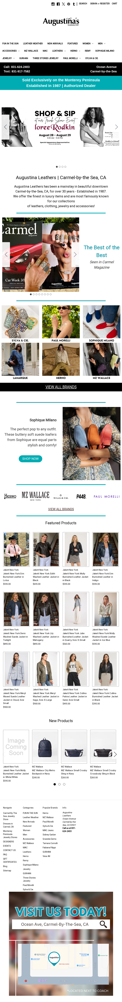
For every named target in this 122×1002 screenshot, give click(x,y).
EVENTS (7, 846)
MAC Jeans (48, 830)
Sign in (93, 3)
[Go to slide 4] (5, 127)
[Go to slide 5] (42, 294)
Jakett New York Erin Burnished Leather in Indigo (102, 577)
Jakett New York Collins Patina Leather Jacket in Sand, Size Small (75, 696)
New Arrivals (55, 43)
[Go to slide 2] (117, 127)
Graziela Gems (49, 839)
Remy (88, 50)
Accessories (9, 50)
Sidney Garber (49, 834)
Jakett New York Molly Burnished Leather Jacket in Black (75, 577)
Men (100, 43)
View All (46, 856)
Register (105, 3)
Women (86, 43)
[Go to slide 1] (57, 167)
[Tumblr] (73, 4)
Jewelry (7, 58)
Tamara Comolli (50, 843)
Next (115, 754)
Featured (73, 43)
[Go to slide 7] (48, 294)
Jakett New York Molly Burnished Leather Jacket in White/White (16, 773)
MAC (45, 50)
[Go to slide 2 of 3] (59, 784)
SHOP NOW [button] (30, 458)
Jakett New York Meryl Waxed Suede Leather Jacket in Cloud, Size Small (14, 698)
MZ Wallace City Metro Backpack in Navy (43, 772)
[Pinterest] (68, 4)
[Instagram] (53, 4)
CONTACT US (9, 850)
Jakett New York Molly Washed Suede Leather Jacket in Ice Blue (104, 636)
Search (83, 3)
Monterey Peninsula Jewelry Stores (10, 834)
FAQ (5, 854)
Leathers (57, 50)
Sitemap (7, 870)
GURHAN (23, 58)
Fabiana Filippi (49, 847)
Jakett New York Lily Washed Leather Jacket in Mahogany (46, 636)
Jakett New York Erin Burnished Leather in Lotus (13, 577)
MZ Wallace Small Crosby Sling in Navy (74, 772)
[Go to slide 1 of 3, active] (55, 784)
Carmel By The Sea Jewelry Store (10, 816)
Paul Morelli (70, 58)
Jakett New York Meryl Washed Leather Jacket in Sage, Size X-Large (46, 696)
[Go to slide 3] (62, 167)
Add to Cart (45, 749)
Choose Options (16, 552)
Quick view (14, 547)
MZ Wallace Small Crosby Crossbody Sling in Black (103, 772)
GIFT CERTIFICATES (10, 860)
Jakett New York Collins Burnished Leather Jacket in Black (105, 696)
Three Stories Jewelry (45, 58)
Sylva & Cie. (91, 58)
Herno (73, 50)
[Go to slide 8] (6, 254)
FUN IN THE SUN (10, 43)
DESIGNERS (8, 841)
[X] (63, 4)
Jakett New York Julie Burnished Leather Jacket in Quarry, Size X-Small (75, 636)
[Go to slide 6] (45, 294)
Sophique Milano (104, 50)
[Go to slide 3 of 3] (64, 784)
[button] (20, 324)
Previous (4, 754)
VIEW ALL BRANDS (61, 387)
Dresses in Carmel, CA (8, 825)
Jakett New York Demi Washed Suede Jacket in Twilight (15, 636)
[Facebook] (58, 4)
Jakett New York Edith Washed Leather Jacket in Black (46, 577)
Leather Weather (33, 43)
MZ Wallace (31, 50)
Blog (5, 866)
